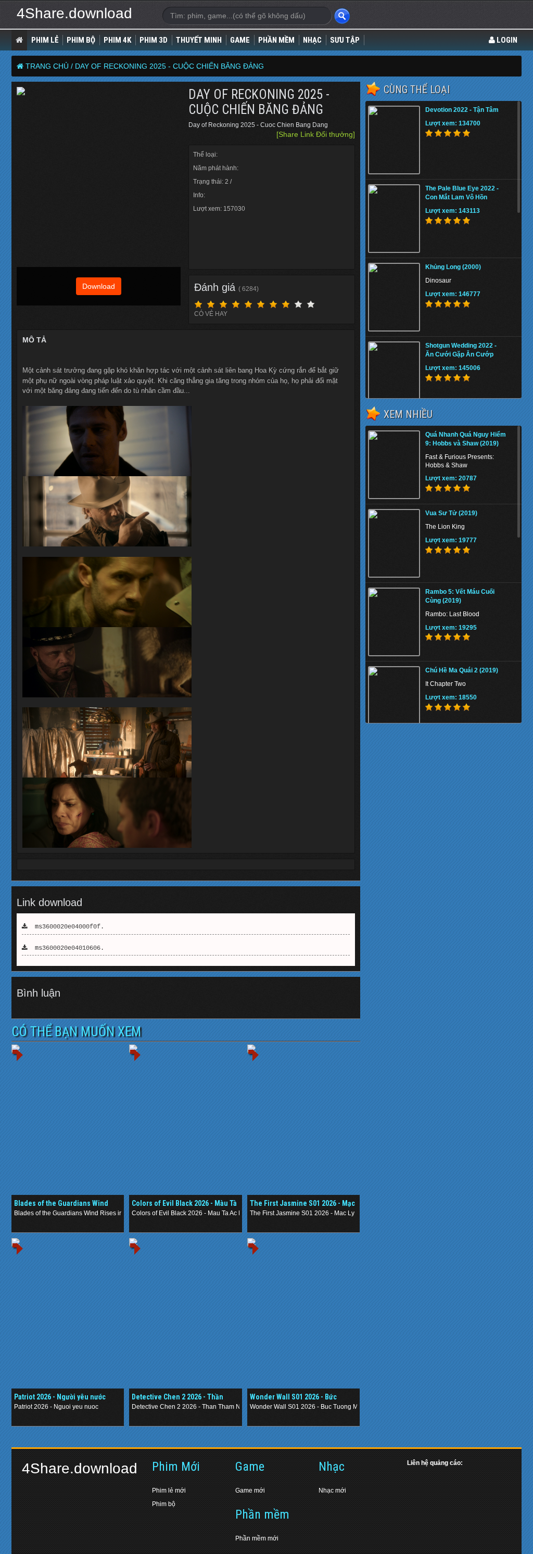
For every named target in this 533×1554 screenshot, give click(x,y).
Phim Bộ (81, 40)
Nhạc (312, 40)
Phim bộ (163, 1504)
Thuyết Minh (199, 40)
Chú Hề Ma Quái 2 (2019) (461, 670)
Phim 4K (117, 40)
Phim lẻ (44, 40)
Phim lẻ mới (169, 1490)
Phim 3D (153, 40)
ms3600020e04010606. (66, 948)
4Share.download (74, 13)
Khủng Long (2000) (453, 267)
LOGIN (506, 40)
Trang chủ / (49, 66)
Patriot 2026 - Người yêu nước (60, 1397)
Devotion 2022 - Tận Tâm (462, 109)
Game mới (250, 1490)
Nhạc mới (332, 1490)
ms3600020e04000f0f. (66, 927)
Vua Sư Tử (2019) (451, 513)
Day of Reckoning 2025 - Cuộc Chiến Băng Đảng (169, 66)
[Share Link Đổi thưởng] (315, 134)
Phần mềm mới (256, 1538)
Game (240, 40)
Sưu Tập (345, 40)
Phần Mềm (276, 40)
